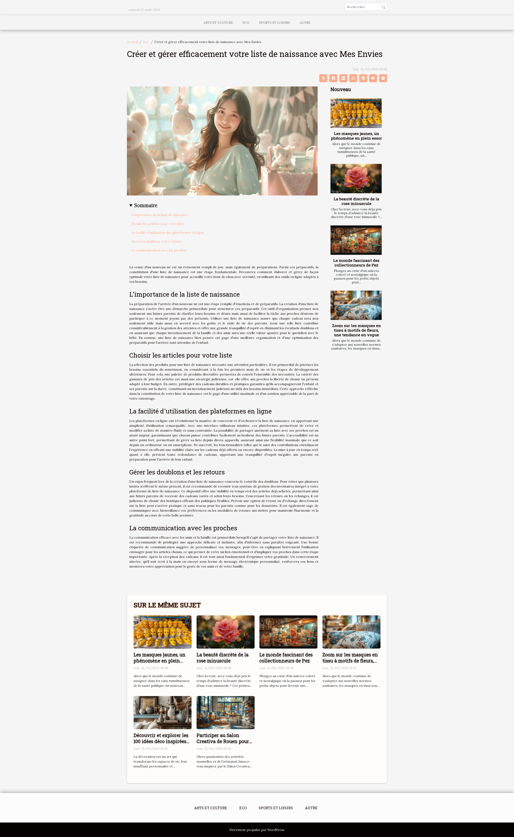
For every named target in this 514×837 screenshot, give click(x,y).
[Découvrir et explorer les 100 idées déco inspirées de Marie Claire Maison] (163, 712)
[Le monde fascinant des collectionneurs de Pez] (356, 240)
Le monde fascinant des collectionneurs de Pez (356, 262)
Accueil (132, 42)
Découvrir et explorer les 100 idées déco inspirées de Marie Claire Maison (161, 741)
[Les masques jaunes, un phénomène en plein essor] (356, 113)
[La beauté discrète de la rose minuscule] (356, 178)
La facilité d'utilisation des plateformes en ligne (167, 232)
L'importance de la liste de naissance (159, 215)
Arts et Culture (218, 23)
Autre (305, 23)
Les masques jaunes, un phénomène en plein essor (356, 136)
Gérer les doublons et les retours (156, 241)
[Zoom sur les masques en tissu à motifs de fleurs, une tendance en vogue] (356, 305)
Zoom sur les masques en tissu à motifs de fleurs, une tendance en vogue (356, 330)
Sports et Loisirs (274, 23)
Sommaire (145, 205)
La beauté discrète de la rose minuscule (356, 201)
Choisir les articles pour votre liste (157, 224)
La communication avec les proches (159, 250)
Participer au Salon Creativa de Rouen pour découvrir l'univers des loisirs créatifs (223, 744)
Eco (246, 23)
